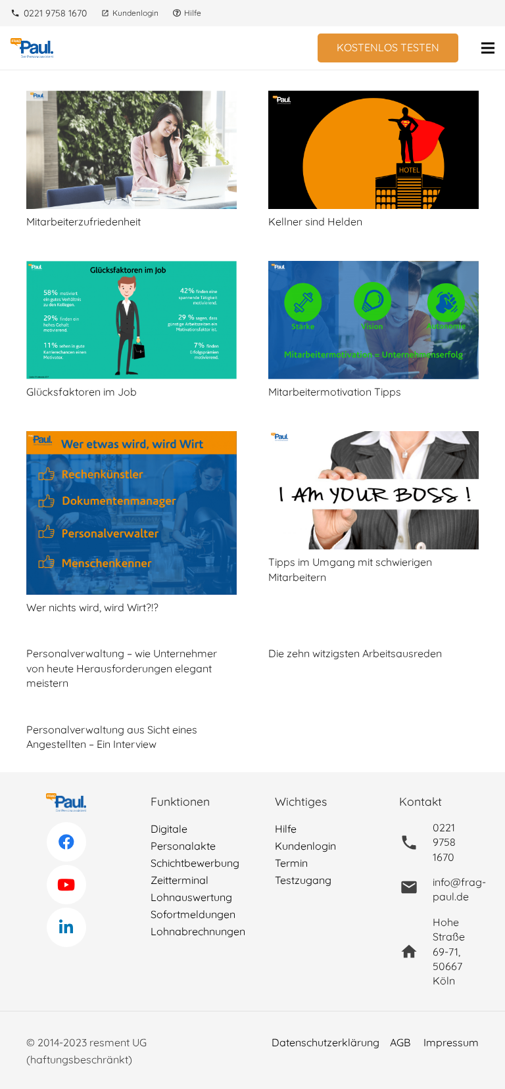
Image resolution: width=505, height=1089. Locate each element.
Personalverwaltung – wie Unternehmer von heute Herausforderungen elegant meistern (121, 668)
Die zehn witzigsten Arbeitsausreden (355, 653)
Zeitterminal (179, 880)
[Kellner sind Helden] (373, 99)
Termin (291, 862)
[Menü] (488, 48)
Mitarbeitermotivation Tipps (334, 391)
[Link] (32, 48)
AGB (400, 1042)
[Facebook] (66, 842)
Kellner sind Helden (315, 221)
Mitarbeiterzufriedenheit (83, 221)
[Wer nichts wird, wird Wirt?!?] (131, 439)
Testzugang (303, 880)
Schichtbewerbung (195, 862)
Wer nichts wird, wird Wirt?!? (92, 607)
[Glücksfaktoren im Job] (131, 269)
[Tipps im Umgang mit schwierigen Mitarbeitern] (373, 439)
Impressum (451, 1042)
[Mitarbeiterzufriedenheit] (131, 99)
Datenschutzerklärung (325, 1042)
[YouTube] (66, 884)
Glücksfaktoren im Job (81, 391)
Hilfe (286, 828)
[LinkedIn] (66, 927)
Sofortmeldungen (193, 914)
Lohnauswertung (191, 897)
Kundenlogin (305, 845)
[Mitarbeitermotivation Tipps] (373, 269)
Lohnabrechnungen (198, 931)
